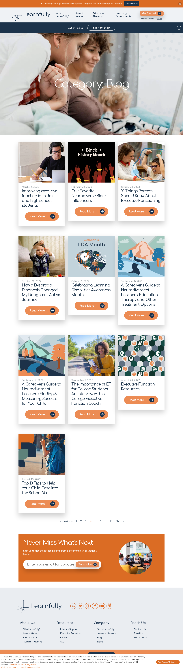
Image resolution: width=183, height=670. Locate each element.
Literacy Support (69, 629)
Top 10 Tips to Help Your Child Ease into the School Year (40, 488)
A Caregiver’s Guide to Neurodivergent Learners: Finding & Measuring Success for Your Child (41, 394)
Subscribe (85, 564)
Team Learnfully (105, 629)
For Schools (140, 637)
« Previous (66, 521)
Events (63, 637)
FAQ (62, 642)
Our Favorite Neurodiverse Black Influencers (88, 196)
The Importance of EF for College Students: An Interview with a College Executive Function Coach (91, 394)
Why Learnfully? (63, 15)
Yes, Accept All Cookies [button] (168, 662)
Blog (99, 637)
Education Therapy (99, 15)
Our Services (30, 637)
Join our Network (106, 633)
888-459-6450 (101, 27)
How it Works (79, 15)
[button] (180, 3)
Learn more (132, 3)
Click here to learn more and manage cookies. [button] (20, 667)
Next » (120, 521)
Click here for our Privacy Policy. (22, 664)
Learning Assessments (123, 15)
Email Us (138, 633)
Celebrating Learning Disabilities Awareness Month (91, 290)
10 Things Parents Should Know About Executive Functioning (140, 196)
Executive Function (70, 633)
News (100, 642)
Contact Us (140, 629)
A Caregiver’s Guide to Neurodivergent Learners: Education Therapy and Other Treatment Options (140, 295)
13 (111, 521)
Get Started (149, 13)
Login (159, 19)
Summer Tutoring (32, 642)
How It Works (30, 633)
